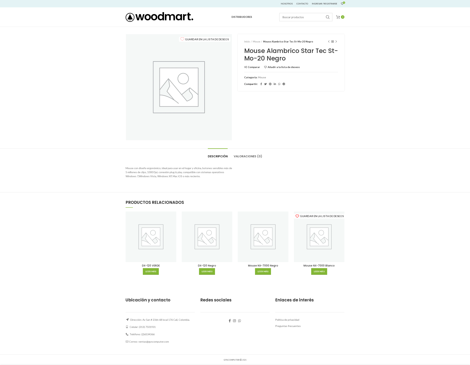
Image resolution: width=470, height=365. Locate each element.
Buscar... (327, 17)
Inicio (247, 41)
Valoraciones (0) (248, 156)
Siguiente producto (336, 41)
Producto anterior (329, 41)
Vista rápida (173, 226)
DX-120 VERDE (151, 265)
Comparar (254, 67)
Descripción (218, 156)
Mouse (256, 41)
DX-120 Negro (207, 265)
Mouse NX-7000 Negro (263, 265)
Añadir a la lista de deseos (284, 67)
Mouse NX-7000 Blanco (319, 265)
